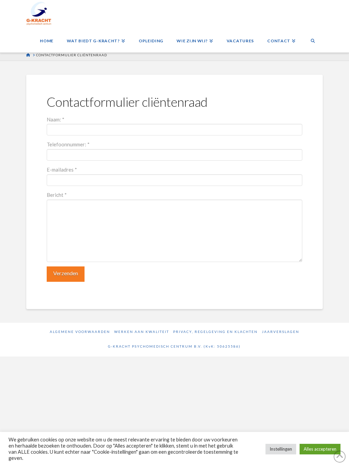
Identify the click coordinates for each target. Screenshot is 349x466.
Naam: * (55, 119)
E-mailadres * (62, 169)
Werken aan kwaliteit (141, 332)
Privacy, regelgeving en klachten (215, 332)
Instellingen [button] (281, 449)
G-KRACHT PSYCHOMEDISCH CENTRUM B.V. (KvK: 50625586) (174, 346)
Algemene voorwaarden (80, 332)
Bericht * (57, 195)
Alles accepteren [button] (320, 449)
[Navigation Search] (312, 39)
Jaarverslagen (280, 332)
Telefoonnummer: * (68, 144)
